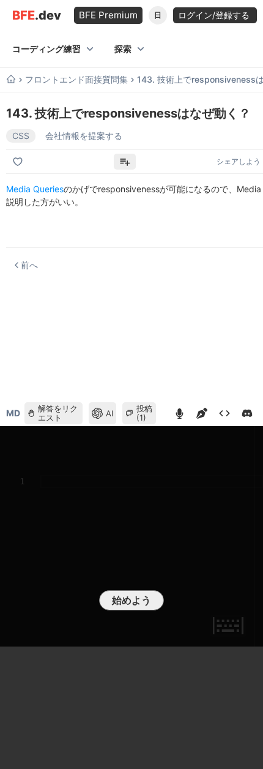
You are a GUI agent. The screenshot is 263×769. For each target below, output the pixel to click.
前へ (29, 265)
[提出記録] (224, 413)
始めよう (131, 600)
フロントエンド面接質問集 (76, 79)
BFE (36, 16)
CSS (20, 135)
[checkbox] (19, 161)
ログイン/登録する (215, 15)
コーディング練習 (46, 48)
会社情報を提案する (83, 135)
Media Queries (35, 189)
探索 (123, 48)
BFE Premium (108, 15)
